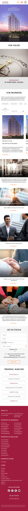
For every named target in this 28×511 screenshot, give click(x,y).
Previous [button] (2, 23)
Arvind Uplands (4, 426)
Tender (2, 475)
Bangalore (14, 103)
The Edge (14, 392)
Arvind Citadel (17, 430)
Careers (3, 470)
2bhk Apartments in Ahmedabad (14, 387)
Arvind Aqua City (17, 423)
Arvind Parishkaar (5, 431)
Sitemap (3, 483)
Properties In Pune (7, 459)
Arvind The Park (4, 441)
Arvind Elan (3, 462)
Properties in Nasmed (14, 378)
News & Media (4, 473)
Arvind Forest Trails (5, 445)
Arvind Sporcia (4, 453)
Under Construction (5, 110)
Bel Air (14, 401)
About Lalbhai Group (18, 413)
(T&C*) (24, 357)
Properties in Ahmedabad (9, 420)
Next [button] (25, 23)
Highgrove (14, 374)
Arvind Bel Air (4, 448)
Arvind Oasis (4, 452)
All (25, 103)
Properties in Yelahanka (14, 396)
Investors (3, 468)
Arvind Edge (3, 450)
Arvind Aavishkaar (18, 428)
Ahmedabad (5, 103)
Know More (13, 184)
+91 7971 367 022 (14, 499)
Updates (3, 482)
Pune (20, 103)
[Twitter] (16, 491)
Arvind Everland (17, 424)
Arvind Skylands (4, 439)
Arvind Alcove (4, 430)
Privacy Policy (4, 477)
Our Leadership (4, 415)
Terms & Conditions (5, 478)
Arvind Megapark (18, 433)
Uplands (14, 383)
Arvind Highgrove (5, 428)
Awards (3, 471)
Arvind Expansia (4, 455)
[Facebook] (9, 491)
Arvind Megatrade (18, 431)
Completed (14, 111)
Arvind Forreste (17, 426)
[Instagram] (12, 491)
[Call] (18, 2)
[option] (14, 23)
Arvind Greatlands (5, 446)
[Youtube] (19, 491)
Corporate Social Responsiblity (18, 416)
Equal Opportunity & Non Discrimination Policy (11, 480)
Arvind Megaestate (5, 433)
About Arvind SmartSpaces (7, 413)
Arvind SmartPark (5, 424)
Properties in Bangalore (9, 437)
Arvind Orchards (5, 443)
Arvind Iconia (4, 423)
